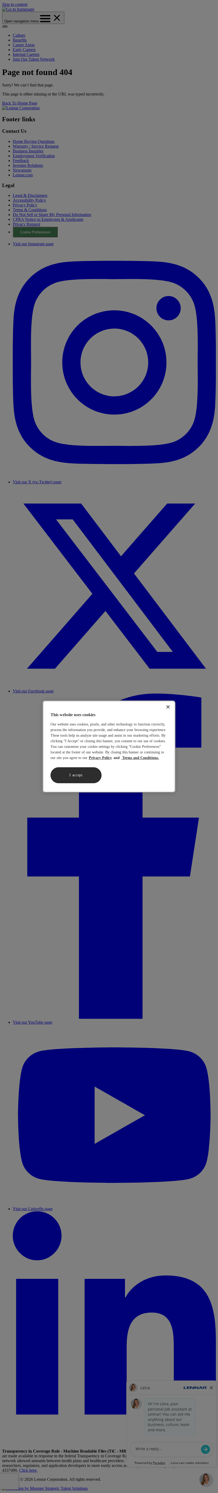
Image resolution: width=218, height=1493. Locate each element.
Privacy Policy (100, 758)
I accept (76, 775)
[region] (109, 746)
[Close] (168, 707)
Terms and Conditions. (140, 758)
